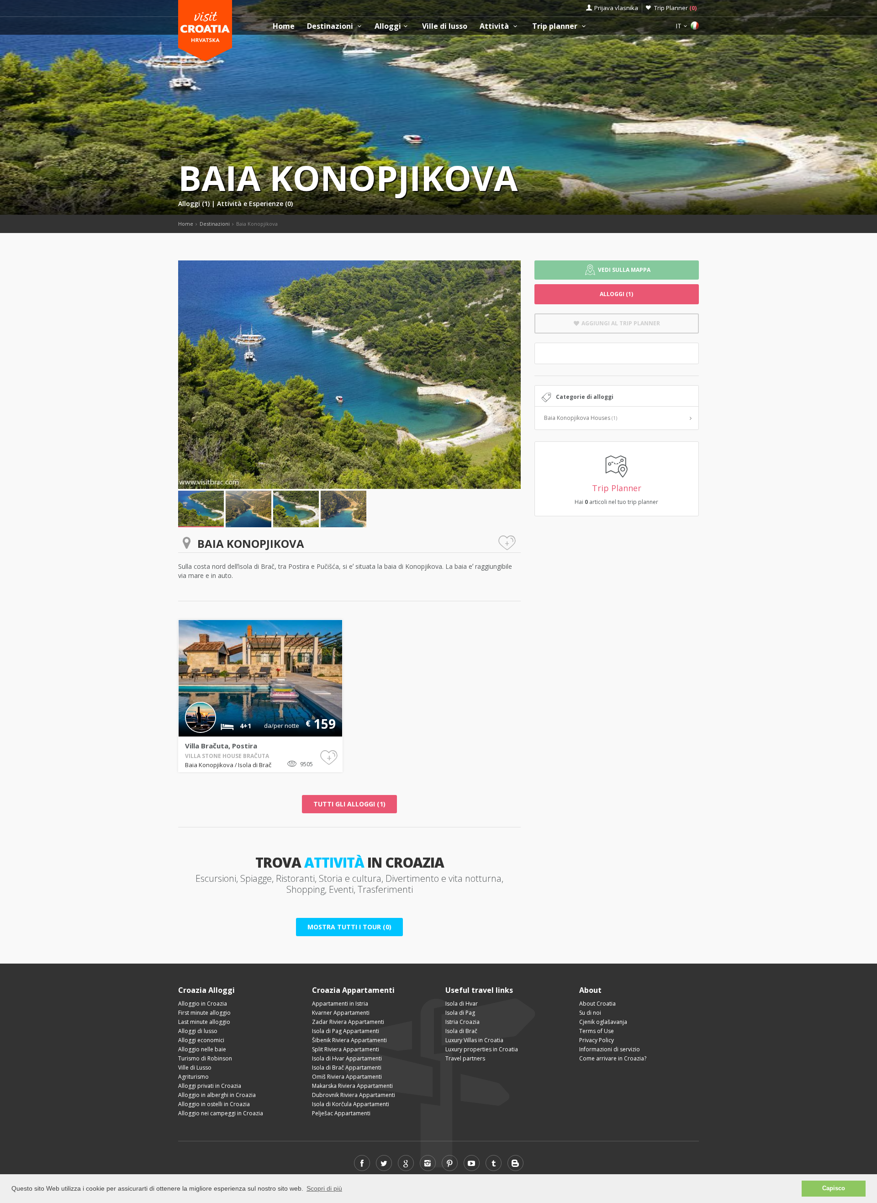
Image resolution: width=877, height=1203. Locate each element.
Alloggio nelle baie (202, 1049)
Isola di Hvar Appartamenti (347, 1058)
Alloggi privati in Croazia (209, 1086)
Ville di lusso (444, 26)
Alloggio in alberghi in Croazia (217, 1095)
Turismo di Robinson (205, 1058)
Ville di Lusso (194, 1067)
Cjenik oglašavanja (603, 1022)
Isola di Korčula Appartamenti (350, 1104)
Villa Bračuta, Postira (221, 745)
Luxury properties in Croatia (481, 1049)
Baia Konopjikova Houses (580, 418)
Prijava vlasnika (616, 8)
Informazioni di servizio (609, 1049)
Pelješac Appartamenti (341, 1113)
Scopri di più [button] (324, 1188)
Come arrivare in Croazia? (612, 1058)
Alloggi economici (201, 1040)
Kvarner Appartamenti (341, 1013)
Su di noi (590, 1013)
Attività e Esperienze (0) (255, 203)
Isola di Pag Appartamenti (345, 1031)
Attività (495, 26)
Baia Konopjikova (210, 765)
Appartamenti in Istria (340, 1003)
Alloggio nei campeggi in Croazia (220, 1113)
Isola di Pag (460, 1013)
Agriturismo (193, 1077)
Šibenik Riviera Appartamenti (349, 1040)
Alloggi (388, 26)
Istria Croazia (462, 1022)
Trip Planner (675, 8)
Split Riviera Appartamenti (345, 1049)
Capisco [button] (833, 1188)
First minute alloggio (204, 1013)
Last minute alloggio (204, 1022)
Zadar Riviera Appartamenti (348, 1022)
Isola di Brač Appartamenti (346, 1067)
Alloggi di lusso (197, 1031)
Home (284, 26)
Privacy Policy (596, 1040)
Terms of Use (596, 1031)
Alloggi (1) (194, 203)
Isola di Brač (254, 765)
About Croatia (597, 1003)
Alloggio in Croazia (202, 1003)
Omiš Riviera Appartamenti (347, 1077)
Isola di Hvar (461, 1003)
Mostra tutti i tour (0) (349, 926)
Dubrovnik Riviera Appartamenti (353, 1095)
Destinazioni (331, 26)
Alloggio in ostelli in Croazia (214, 1104)
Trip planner (555, 26)
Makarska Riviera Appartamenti (352, 1086)
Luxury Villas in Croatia (474, 1040)
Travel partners (465, 1058)
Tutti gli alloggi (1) (349, 804)
